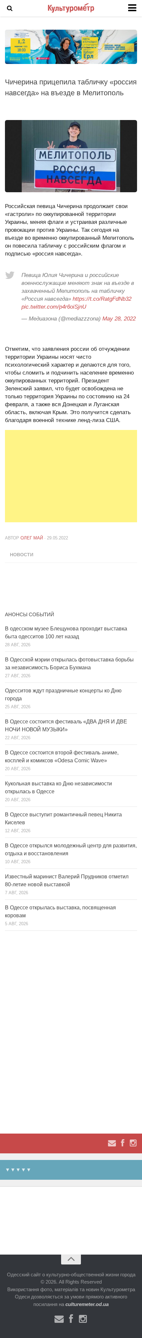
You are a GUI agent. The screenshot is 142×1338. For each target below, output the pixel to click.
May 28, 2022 (119, 319)
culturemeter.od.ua (87, 1304)
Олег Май (31, 537)
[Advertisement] (73, 476)
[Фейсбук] (122, 1143)
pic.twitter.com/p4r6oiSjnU (53, 307)
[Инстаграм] (133, 1143)
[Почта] (112, 1143)
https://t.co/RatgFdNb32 (102, 299)
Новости (21, 554)
